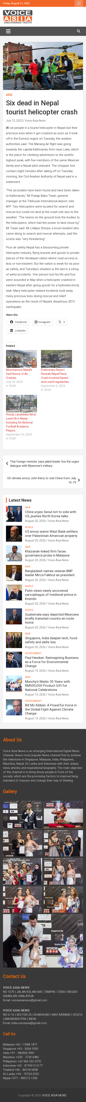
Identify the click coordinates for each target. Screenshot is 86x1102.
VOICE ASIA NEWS (54, 1095)
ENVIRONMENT (33, 653)
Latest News (20, 500)
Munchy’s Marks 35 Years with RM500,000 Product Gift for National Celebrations (47, 686)
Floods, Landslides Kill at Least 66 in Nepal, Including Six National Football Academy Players (21, 422)
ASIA (9, 94)
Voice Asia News (35, 120)
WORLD (29, 527)
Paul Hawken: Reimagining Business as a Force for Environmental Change (52, 662)
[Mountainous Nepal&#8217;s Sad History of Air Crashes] (21, 359)
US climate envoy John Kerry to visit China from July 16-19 (41, 480)
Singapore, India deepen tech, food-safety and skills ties (51, 640)
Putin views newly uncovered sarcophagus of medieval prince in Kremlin (51, 595)
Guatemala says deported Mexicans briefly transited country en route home (52, 618)
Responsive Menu (79, 3)
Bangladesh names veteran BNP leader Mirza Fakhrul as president (50, 573)
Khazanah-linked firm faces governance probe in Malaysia (47, 553)
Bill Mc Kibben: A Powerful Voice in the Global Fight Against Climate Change (51, 709)
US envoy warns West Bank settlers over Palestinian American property (51, 533)
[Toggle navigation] (8, 31)
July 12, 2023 (14, 120)
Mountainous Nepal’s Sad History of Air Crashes (19, 373)
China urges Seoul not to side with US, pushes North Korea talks (50, 514)
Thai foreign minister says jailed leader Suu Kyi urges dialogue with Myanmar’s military (44, 464)
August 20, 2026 (35, 520)
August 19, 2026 (35, 670)
